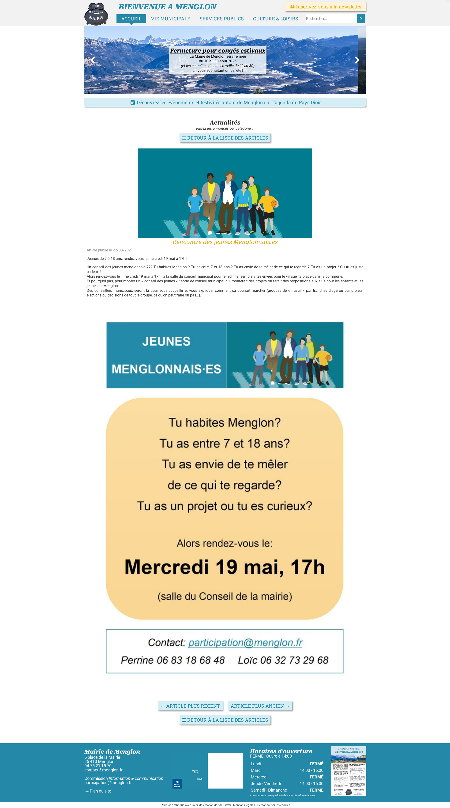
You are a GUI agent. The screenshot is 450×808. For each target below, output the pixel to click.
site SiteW (224, 805)
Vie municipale (170, 18)
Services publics (222, 18)
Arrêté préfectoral (223, 76)
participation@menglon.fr (108, 782)
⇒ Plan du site (97, 791)
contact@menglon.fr (103, 769)
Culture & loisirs (275, 18)
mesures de (216, 81)
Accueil (131, 18)
